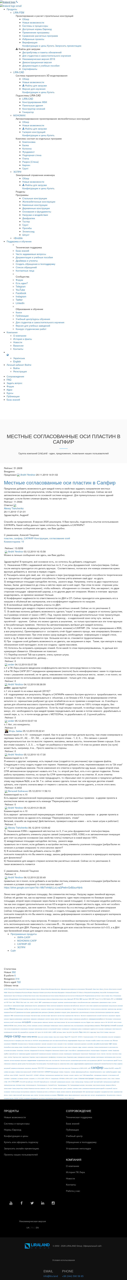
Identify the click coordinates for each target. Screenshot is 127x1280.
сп (36, 1078)
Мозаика (88, 1040)
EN (37, 1227)
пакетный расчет (13, 1054)
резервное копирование (17, 1068)
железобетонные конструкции (22, 1015)
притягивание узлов (110, 1057)
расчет (100, 1060)
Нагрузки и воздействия (35, 214)
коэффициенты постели (10, 1032)
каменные (45, 1022)
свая (119, 1072)
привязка (93, 1057)
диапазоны (45, 1012)
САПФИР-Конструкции (36, 538)
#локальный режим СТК (72, 992)
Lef (115, 999)
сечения (71, 1075)
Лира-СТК (67, 1037)
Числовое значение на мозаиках (48, 1095)
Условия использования (63, 1260)
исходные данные (37, 1022)
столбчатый (53, 1082)
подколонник (25, 1057)
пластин (8, 538)
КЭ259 (54, 1032)
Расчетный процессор (53, 1064)
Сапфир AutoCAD (109, 1068)
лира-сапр (12, 1035)
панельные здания (24, 1054)
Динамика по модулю (60, 1012)
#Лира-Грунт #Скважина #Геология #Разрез (20, 992)
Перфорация (92, 1054)
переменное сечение (57, 1054)
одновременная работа (83, 1050)
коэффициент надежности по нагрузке (93, 1029)
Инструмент (109, 1019)
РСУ (42, 1068)
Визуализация (20, 1009)
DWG (90, 999)
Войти (16, 368)
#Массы (81, 992)
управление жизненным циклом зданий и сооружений (97, 1088)
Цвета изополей (17, 1095)
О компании (19, 335)
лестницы (59, 1032)
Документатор (75, 1012)
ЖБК (12, 1015)
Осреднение (103, 1050)
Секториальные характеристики (54, 1075)
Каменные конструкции (34, 204)
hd (102, 999)
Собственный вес (88, 1075)
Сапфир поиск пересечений (23, 1072)
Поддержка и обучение (19, 241)
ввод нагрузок (113, 1006)
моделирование (72, 1040)
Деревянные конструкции (36, 208)
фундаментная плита (107, 1092)
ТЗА (68, 1085)
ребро (72, 1064)
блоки (91, 1006)
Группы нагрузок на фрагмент (99, 1009)
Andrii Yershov (27, 474)
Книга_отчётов (27, 1025)
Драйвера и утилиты (27, 260)
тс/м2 (47, 1088)
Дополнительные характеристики (104, 1012)
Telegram (21, 286)
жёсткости (105, 1015)
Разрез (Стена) (30, 161)
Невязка (114, 1044)
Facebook (21, 293)
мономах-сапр (108, 1040)
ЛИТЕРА (80, 1037)
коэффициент (66, 1029)
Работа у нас (73, 1190)
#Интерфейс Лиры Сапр (92, 989)
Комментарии (54, 1025)
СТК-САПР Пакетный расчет (41, 1082)
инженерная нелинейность (80, 1019)
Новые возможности (33, 22)
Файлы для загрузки (35, 85)
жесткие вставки (45, 1015)
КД (66, 1022)
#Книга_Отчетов (104, 989)
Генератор (28, 112)
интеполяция (17, 1022)
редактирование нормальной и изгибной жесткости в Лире (100, 1064)
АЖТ (40, 1002)
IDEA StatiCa (106, 999)
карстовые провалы (59, 1022)
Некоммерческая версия (38, 59)
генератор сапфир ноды (47, 1009)
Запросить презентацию (68, 45)
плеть (5, 1057)
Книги (19, 312)
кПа (19, 1032)
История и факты (22, 338)
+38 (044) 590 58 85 (73, 1276)
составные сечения (22, 1078)
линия (64, 1032)
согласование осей (59, 538)
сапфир (18, 538)
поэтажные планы (61, 1057)
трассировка (88, 1085)
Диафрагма (28, 218)
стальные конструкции (86, 1078)
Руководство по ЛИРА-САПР (79, 1068)
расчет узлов (21, 1064)
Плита (25, 158)
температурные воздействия (111, 1082)
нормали (84, 1047)
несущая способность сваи (59, 1047)
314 (17, 978)
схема (72, 1082)
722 (19, 982)
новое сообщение (73, 1047)
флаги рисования (77, 1092)
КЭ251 (50, 1032)
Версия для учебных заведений (33, 325)
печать (98, 1054)
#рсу (111, 996)
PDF (7, 1002)
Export (97, 999)
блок (87, 1006)
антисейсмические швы (84, 1002)
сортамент (7, 1078)
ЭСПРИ (17, 171)
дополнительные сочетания (87, 1012)
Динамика (51, 1012)
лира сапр (93, 1032)
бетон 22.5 (83, 1006)
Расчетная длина (31, 1064)
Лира (81, 1032)
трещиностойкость (111, 1085)
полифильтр (52, 1057)
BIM (81, 999)
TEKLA (18, 1002)
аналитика (60, 1002)
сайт (89, 1068)
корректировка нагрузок (41, 1029)
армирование (95, 1002)
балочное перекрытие (57, 1006)
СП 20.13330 (40, 1078)
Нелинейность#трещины (30, 1047)
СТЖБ (5, 1082)
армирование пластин (31, 1006)
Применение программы (35, 32)
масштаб (110, 1037)
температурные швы (9, 1085)
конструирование (79, 1025)
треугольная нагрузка (99, 1085)
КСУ (36, 1032)
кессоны (83, 1022)
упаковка (69, 1088)
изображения (41, 1019)
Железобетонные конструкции (38, 201)
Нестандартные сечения (44, 1047)
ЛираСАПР (74, 1037)
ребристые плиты (65, 1064)
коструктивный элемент (54, 1029)
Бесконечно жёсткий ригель (71, 1006)
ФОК (84, 1092)
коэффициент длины (76, 1029)
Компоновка (28, 141)
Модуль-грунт (81, 1040)
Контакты (18, 348)
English (17, 361)
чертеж (36, 1095)
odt (5, 1002)
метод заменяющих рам (45, 1040)
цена (32, 1095)
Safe (14, 1002)
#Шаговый (70, 999)
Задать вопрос (14, 383)
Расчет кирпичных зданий (110, 1060)
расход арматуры (92, 1060)
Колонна (27, 148)
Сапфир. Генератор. (64, 1072)
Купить (50, 45)
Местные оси (28, 1040)
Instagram (21, 296)
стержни (117, 1078)
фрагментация (90, 1092)
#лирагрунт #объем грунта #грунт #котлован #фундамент (49, 992)
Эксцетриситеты (111, 1095)
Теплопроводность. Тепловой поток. (47, 1085)
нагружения (7, 1044)
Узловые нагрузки (58, 1088)
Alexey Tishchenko (14, 508)
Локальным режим (88, 1037)
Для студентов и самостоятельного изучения (46, 55)
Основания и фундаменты (36, 211)
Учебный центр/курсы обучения (33, 319)
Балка (25, 145)
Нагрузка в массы (23, 1044)
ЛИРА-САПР (23, 937)
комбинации (46, 1025)
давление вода (112, 1009)
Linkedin (20, 303)
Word (22, 1002)
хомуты (10, 1095)
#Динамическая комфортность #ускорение (73, 989)
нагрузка (14, 1044)
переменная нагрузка (45, 1054)
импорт (57, 1019)
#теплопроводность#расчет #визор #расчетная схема (52, 999)
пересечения (84, 1054)
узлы (64, 1088)
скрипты (76, 1075)
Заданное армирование (15, 1019)
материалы (117, 1037)
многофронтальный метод (60, 1040)
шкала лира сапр (85, 1095)
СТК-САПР (15, 1082)
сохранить (32, 1078)
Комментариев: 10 (14, 541)
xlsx (28, 1002)
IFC (112, 999)
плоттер (10, 1057)
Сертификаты (29, 68)
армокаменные (42, 1006)
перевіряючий (34, 1054)
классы (103, 1022)
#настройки (103, 992)
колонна (40, 1025)
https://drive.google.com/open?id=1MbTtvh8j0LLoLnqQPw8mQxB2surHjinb (43, 887)
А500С (36, 1002)
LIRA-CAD (18, 72)
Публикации (22, 315)
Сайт (13, 950)
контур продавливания (13, 1029)
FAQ (9, 379)
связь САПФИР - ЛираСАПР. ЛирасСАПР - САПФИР (24, 1075)
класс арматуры (95, 1022)
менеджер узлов (19, 1040)
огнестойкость (72, 1050)
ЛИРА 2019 (86, 1032)
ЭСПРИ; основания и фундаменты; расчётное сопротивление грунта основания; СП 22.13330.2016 (46, 1098)
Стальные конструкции (34, 198)
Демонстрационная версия (37, 62)
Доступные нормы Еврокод (37, 29)
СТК (9, 1082)
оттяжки (110, 1050)
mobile (19, 238)
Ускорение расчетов (42, 1092)
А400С (32, 1002)
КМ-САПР (110, 1022)
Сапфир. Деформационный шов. (80, 1072)
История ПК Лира (75, 1172)
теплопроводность (31, 1085)
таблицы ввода (79, 1082)
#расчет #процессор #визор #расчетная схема (26, 996)
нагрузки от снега (52, 1044)
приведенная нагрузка (84, 1057)
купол (39, 1032)
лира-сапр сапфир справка (45, 1037)
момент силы (100, 1040)
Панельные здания (32, 105)
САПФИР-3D (24, 943)
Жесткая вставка (35, 1015)
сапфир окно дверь (9, 1072)
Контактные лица (25, 270)
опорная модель (95, 1050)
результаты (28, 1068)
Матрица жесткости (9, 1040)
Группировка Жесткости (83, 1009)
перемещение (68, 1054)
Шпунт (25, 234)
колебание (35, 1025)
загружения (111, 1015)
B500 (77, 999)
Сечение (66, 1075)
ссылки (75, 1078)
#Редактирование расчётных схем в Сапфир (97, 996)
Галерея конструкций (33, 132)
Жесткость (77, 1015)
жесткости (54, 1015)
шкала (66, 1095)
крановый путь (25, 1032)
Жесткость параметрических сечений (91, 1015)
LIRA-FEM (18, 12)
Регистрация (20, 371)
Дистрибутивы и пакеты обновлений (42, 52)
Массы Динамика (102, 1037)
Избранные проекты (33, 39)
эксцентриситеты (101, 1095)
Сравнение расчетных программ (40, 35)
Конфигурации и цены (34, 45)
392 (14, 972)
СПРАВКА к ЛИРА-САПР (66, 1078)
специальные (54, 1078)
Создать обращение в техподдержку (35, 264)
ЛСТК (95, 1037)
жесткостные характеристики (66, 1015)
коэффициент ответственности (113, 1029)
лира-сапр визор (29, 1036)
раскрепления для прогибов (78, 1060)
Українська (19, 358)
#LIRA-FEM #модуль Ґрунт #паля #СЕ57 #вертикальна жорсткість (22, 989)
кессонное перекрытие (74, 1022)
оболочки (26, 1050)
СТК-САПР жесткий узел (26, 1082)
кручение (31, 1032)
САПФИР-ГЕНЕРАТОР (38, 1072)
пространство (56, 1060)
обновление (20, 1050)
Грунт (25, 168)
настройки (90, 1044)
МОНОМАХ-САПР (27, 940)
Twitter (19, 299)
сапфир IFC (117, 1068)
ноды (79, 1047)
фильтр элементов (66, 1092)
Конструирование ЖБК (34, 102)
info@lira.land (50, 1276)
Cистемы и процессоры (35, 25)
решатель (34, 1068)
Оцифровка (116, 1050)
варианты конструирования (100, 1006)
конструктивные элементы (92, 1025)
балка (48, 1006)
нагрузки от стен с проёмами (65, 1044)
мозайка (93, 1040)
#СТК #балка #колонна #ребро (27, 999)
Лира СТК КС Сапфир (102, 1032)
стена (108, 1078)
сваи (104, 1072)
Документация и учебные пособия (41, 65)
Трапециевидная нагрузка (77, 1085)
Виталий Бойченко (18, 791)
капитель (51, 1022)
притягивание (100, 1057)
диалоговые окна (36, 1012)
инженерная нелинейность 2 (97, 1019)
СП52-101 (47, 1078)
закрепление (26, 1019)
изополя (47, 1019)
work (25, 1002)
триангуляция (8, 1088)
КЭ (42, 1032)
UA (28, 1227)
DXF (93, 999)
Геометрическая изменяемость (63, 1009)
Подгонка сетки (17, 1057)
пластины (108, 1054)
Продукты (12, 9)
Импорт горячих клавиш (66, 1019)
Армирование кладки (18, 1006)
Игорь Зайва (15, 731)
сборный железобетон (96, 1072)
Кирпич (26, 165)
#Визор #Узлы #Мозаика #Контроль (50, 989)
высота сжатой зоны (34, 1009)
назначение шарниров (80, 1044)
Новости (17, 342)
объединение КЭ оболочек (37, 1050)
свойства (6, 1075)
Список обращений (26, 267)
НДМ (110, 1044)
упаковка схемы (77, 1088)
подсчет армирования (42, 1057)
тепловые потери (20, 1085)
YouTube (20, 289)
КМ (106, 1022)
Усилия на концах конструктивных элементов (23, 1092)
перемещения (76, 1054)
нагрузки (44, 1044)
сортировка (13, 1078)
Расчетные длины (41, 1064)
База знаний (22, 250)
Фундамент (28, 151)
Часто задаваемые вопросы (31, 254)
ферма (58, 1092)
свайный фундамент (111, 1072)
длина (68, 1012)
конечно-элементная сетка (66, 1025)
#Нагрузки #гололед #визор (92, 992)
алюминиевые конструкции (49, 1002)
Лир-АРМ (69, 1032)
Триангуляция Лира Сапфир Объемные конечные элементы (28, 1088)
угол (51, 1088)
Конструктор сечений (33, 108)
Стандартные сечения (100, 1078)
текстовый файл (98, 1082)
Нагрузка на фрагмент (34, 1044)
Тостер (26, 221)
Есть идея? (22, 283)
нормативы (90, 1047)
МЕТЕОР (35, 1040)
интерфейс (26, 1022)
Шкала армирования (74, 1095)
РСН (39, 1068)
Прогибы (27, 228)
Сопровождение (15, 376)
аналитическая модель (70, 1002)
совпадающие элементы (100, 1075)
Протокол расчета (65, 1060)
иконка (52, 1019)
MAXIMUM (119, 999)
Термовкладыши (62, 1085)
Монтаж (115, 1040)
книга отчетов (117, 1022)
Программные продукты (24, 934)
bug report (85, 999)
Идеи (9, 389)
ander (11, 664)
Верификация (29, 42)
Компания (12, 332)
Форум (19, 279)
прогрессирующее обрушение (18, 1060)
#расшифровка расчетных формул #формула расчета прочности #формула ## (62, 996)
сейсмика (42, 1075)
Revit (10, 1002)
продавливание (31, 1060)
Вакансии (18, 345)
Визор (12, 1008)
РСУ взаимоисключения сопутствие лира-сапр (57, 1068)
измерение (34, 1019)
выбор (26, 1009)
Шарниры (60, 1095)
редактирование (79, 1064)
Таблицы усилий (88, 1082)
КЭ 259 (46, 1032)
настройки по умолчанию (100, 1044)
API (75, 999)
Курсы (10, 393)
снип (80, 1075)
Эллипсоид (28, 231)
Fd (100, 999)
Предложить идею (72, 1057)
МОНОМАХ (19, 115)
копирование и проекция (27, 1029)
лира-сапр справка (58, 1037)
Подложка (32, 1057)
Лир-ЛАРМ (75, 1032)
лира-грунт (112, 1032)
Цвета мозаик (26, 1095)
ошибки (6, 1054)
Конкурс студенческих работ (31, 329)
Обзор (25, 19)
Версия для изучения (33, 88)
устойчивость (52, 1092)
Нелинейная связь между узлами (13, 1047)
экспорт (93, 1095)
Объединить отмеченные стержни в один (56, 1050)
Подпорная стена (31, 155)
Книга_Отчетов (18, 1025)
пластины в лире (116, 1054)
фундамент (97, 1092)
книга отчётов (8, 1025)
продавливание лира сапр (44, 1060)
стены (112, 1078)
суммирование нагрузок (63, 1082)
